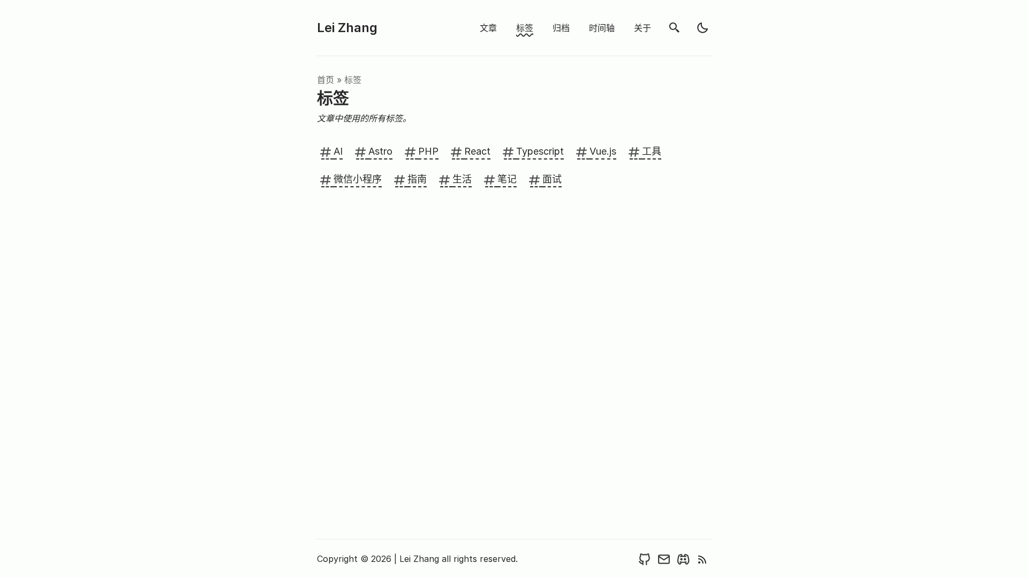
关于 (642, 27)
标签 (524, 27)
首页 (325, 79)
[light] (702, 27)
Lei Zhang (347, 27)
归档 (561, 27)
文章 (488, 27)
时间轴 (602, 27)
